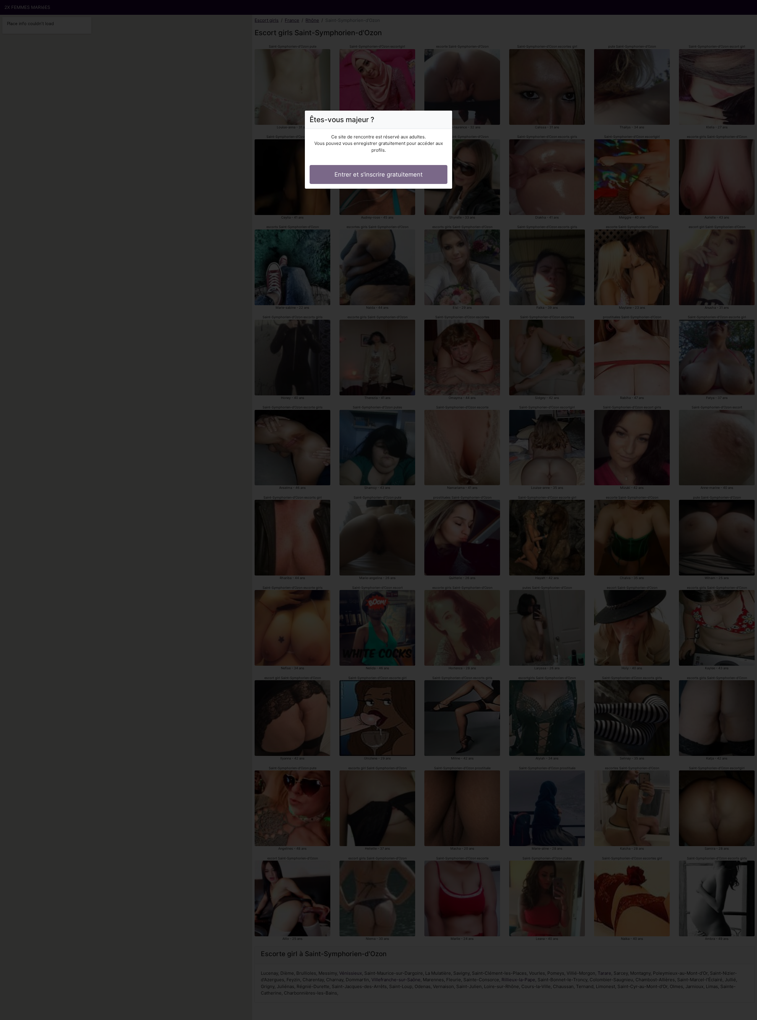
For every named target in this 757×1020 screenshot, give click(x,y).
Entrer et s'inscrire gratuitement (378, 174)
